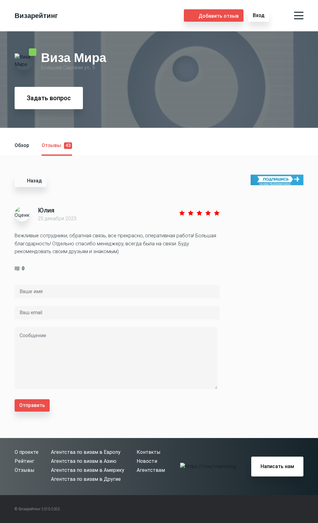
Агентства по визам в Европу (85, 452)
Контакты (149, 452)
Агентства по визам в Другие (86, 479)
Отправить (32, 405)
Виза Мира (73, 57)
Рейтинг (24, 461)
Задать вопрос (49, 98)
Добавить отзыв (218, 16)
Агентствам (151, 470)
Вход (259, 15)
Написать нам (277, 466)
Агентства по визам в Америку (87, 470)
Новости (147, 461)
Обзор (22, 145)
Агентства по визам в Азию (83, 461)
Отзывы (56, 145)
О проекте (27, 452)
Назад (34, 181)
